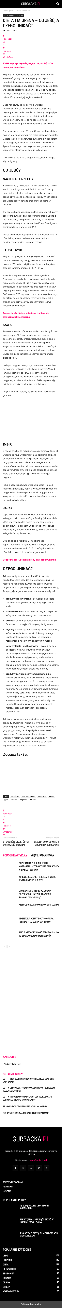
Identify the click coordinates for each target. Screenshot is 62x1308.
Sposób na (19, 15)
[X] (46, 1168)
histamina (42, 796)
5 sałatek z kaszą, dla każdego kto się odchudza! (39, 1234)
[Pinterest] (39, 1168)
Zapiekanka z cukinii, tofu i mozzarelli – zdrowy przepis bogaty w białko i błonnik (39, 866)
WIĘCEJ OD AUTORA (42, 855)
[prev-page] (4, 946)
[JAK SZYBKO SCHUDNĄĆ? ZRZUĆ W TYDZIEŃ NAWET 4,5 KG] (10, 1223)
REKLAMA (7, 1191)
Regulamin (8, 1186)
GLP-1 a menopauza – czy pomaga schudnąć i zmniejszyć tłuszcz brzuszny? (29, 1089)
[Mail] (31, 1168)
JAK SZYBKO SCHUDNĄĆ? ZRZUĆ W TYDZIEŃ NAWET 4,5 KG (36, 1220)
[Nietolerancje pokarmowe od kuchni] (10, 908)
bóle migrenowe (28, 796)
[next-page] (9, 946)
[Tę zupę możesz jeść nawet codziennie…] (10, 1210)
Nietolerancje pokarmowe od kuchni (39, 904)
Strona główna (9, 11)
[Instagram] (23, 1168)
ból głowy (15, 796)
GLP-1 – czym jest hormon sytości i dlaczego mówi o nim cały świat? (28, 1080)
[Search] (58, 4)
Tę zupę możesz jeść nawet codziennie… (34, 1206)
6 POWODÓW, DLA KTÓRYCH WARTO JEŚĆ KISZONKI (16, 843)
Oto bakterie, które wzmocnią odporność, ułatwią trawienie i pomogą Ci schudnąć (35, 894)
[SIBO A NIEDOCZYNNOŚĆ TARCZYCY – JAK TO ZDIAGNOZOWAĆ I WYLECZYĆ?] (10, 936)
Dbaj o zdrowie (23, 11)
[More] (31, 60)
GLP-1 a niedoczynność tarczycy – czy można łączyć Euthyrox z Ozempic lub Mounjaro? (27, 1098)
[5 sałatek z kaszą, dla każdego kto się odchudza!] (10, 1237)
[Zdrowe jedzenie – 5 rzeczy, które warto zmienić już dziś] (10, 880)
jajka (6, 799)
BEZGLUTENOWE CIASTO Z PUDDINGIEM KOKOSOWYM (46, 843)
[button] (5, 4)
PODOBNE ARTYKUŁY (15, 855)
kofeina (14, 799)
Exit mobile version (31, 1304)
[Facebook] (15, 1168)
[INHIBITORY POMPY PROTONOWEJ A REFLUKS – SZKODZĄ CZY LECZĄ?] (10, 922)
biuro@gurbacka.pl (38, 1160)
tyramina (33, 799)
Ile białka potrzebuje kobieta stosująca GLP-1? (25, 1106)
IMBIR (51, 796)
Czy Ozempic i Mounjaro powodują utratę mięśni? (26, 1113)
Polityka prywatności (13, 1182)
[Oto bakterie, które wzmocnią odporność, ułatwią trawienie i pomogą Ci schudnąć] (10, 894)
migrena (23, 799)
